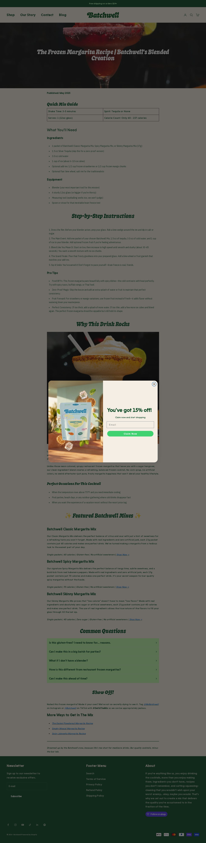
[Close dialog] (154, 384)
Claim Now (130, 433)
